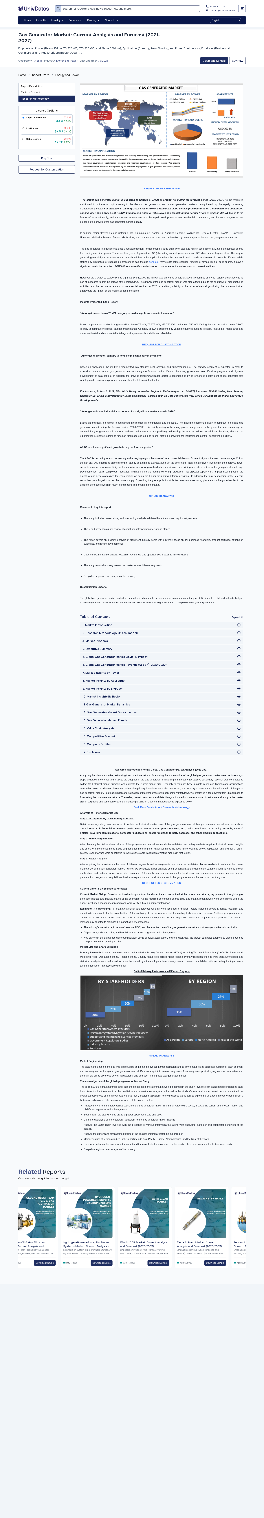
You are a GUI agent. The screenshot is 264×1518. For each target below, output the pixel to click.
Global (38, 60)
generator (154, 262)
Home (22, 75)
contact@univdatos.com (222, 10)
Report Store (40, 75)
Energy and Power (66, 60)
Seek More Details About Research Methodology (162, 807)
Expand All (237, 617)
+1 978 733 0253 (218, 6)
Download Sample (214, 60)
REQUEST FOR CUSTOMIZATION (161, 883)
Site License (32, 128)
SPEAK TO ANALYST (161, 1055)
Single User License (36, 117)
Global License (33, 138)
